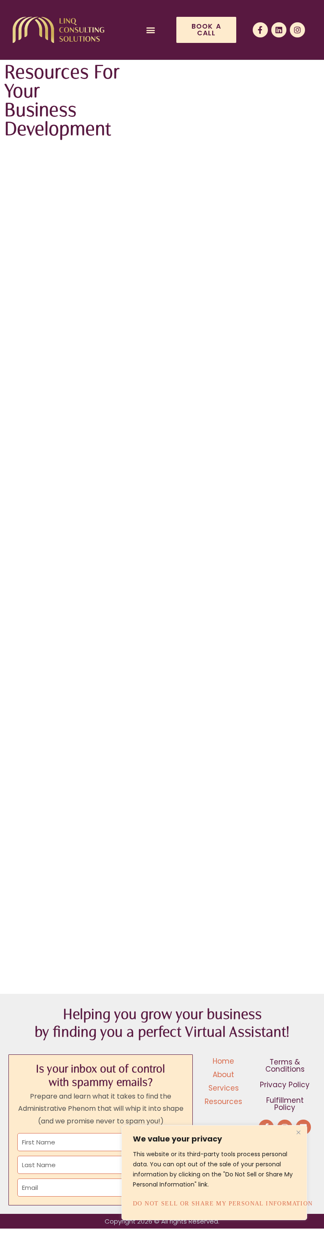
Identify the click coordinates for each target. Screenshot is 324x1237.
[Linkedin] (278, 29)
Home (223, 1061)
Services (223, 1088)
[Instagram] (297, 29)
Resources (223, 1101)
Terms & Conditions (285, 1065)
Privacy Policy (285, 1085)
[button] (151, 30)
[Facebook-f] (260, 29)
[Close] (298, 1132)
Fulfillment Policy (285, 1103)
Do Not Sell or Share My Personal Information (214, 1203)
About (223, 1075)
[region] (214, 1172)
